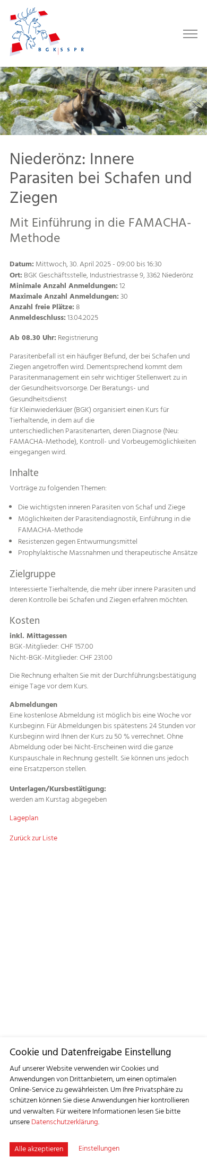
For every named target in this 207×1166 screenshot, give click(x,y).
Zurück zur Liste (33, 838)
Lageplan (24, 818)
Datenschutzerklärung (64, 1122)
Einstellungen (99, 1149)
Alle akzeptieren (38, 1149)
